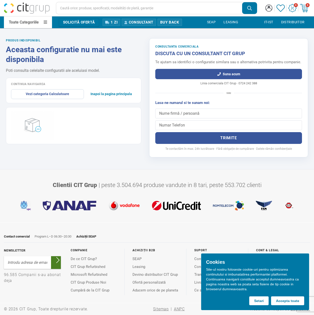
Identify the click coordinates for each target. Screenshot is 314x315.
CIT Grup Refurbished (88, 267)
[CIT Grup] (27, 8)
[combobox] (156, 8)
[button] (269, 8)
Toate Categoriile (24, 22)
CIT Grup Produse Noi (88, 282)
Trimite (228, 138)
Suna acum (231, 74)
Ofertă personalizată (149, 282)
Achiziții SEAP (86, 236)
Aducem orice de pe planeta (155, 290)
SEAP (137, 259)
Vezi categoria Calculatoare (47, 94)
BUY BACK (169, 22)
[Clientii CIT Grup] (157, 205)
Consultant (141, 22)
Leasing (138, 267)
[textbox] (149, 8)
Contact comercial (17, 236)
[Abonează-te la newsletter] (58, 260)
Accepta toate (287, 301)
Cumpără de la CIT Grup (90, 290)
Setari (259, 301)
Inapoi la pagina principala (111, 94)
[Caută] (249, 8)
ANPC (179, 309)
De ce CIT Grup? (84, 259)
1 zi (114, 22)
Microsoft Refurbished (89, 274)
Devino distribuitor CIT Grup (155, 274)
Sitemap (161, 309)
